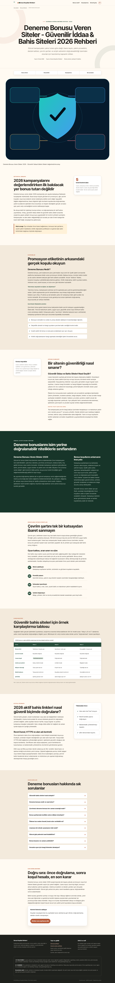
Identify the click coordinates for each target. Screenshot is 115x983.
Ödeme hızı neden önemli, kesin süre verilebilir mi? (46, 821)
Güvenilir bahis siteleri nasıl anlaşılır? (41, 795)
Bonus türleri (25, 72)
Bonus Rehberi (23, 7)
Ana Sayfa (16, 7)
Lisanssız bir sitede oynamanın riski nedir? (43, 828)
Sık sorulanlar (90, 72)
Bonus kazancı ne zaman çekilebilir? (41, 841)
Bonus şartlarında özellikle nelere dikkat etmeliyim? (46, 815)
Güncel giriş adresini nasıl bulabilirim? (42, 834)
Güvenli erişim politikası (56, 946)
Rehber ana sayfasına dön (40, 921)
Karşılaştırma (84, 2)
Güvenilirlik (46, 72)
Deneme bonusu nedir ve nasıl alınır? (41, 802)
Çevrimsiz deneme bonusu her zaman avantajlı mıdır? (47, 808)
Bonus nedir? (76, 2)
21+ (100, 2)
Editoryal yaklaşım (54, 943)
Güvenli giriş (93, 2)
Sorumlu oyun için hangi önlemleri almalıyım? (44, 847)
